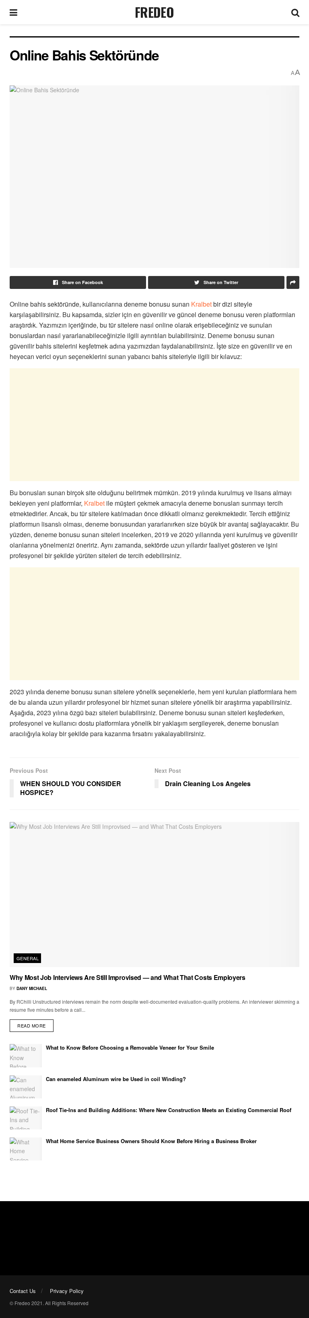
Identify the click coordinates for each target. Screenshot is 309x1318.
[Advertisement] (154, 424)
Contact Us (23, 1291)
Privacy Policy (67, 1291)
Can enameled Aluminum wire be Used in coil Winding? (116, 1079)
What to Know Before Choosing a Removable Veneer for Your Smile (130, 1047)
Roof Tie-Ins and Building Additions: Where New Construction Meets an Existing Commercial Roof (168, 1110)
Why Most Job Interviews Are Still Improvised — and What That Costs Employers (127, 977)
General (27, 958)
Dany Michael (31, 988)
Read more (31, 1025)
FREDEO (154, 12)
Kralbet (201, 304)
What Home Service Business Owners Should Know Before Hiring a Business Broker (151, 1141)
